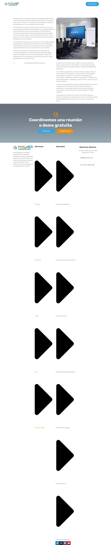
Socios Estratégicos (65, 4)
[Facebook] (65, 543)
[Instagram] (61, 543)
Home (42, 4)
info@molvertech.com (86, 158)
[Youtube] (69, 543)
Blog (77, 4)
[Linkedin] (57, 543)
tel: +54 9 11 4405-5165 (87, 165)
